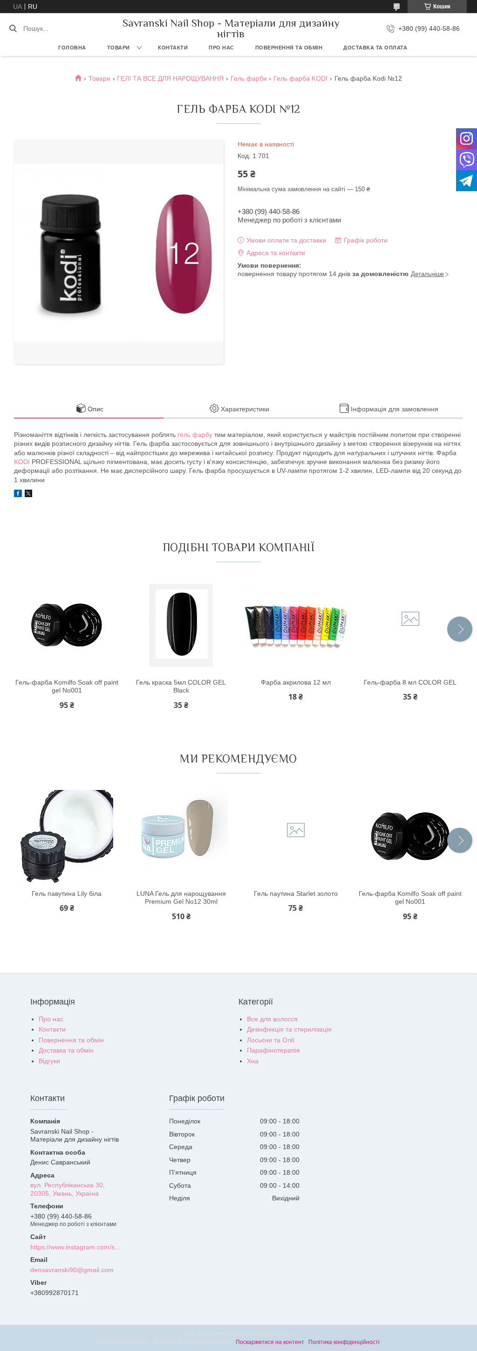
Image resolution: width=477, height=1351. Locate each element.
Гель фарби (249, 78)
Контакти (173, 47)
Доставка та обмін (66, 1050)
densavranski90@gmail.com (72, 1270)
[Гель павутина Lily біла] (66, 836)
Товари (118, 47)
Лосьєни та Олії (270, 1040)
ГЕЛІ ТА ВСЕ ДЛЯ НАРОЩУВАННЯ (170, 78)
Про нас (221, 47)
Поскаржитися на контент (270, 1342)
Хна (253, 1061)
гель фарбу (194, 434)
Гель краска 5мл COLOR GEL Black (181, 686)
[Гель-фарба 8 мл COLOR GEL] (410, 625)
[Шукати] (12, 28)
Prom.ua (283, 1333)
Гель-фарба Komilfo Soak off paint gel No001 (66, 686)
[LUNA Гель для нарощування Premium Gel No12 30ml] (181, 836)
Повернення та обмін (289, 47)
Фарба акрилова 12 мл (296, 682)
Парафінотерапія (273, 1050)
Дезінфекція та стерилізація (289, 1029)
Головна (72, 47)
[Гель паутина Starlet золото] (295, 836)
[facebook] (18, 495)
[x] (28, 495)
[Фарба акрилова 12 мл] (295, 625)
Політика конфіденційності (344, 1342)
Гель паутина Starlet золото (296, 893)
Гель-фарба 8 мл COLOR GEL (410, 682)
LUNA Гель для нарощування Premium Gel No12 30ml (181, 898)
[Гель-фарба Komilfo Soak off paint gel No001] (66, 625)
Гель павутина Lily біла (67, 893)
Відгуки (49, 1061)
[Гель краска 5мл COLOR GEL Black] (181, 625)
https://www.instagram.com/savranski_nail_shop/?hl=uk (76, 1247)
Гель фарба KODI (300, 78)
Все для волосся (272, 1019)
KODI (22, 461)
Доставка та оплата (375, 47)
